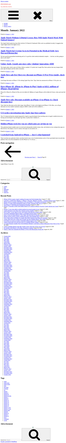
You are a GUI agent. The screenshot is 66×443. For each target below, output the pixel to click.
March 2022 (7, 312)
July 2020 (6, 341)
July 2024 (6, 272)
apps (5, 386)
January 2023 (7, 298)
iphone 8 (6, 398)
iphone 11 (6, 400)
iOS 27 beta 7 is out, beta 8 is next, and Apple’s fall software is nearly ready (23, 212)
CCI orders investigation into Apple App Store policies (23, 113)
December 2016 (8, 371)
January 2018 (7, 353)
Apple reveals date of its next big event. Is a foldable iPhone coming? (21, 222)
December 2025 (8, 247)
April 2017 (6, 366)
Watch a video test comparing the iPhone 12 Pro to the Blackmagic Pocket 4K (23, 229)
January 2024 (7, 281)
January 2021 (7, 333)
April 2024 (6, 276)
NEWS (6, 25)
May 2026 (6, 240)
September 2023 (8, 286)
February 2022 (7, 314)
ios (4, 390)
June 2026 (6, 239)
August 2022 (7, 305)
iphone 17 (6, 406)
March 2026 (7, 243)
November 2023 (8, 284)
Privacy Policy (7, 26)
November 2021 (8, 318)
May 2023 (6, 292)
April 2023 (6, 294)
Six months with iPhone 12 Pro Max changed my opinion (18, 228)
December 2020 (8, 334)
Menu (51, 20)
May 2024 (6, 275)
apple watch (7, 384)
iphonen (6, 411)
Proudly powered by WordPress (9, 441)
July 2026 (6, 237)
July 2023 (6, 289)
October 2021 (7, 320)
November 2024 (8, 266)
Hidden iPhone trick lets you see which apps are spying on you (26, 124)
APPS (5, 186)
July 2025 (6, 255)
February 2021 (7, 331)
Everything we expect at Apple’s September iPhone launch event (20, 220)
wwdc (5, 420)
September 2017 (8, 359)
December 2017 (8, 354)
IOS (5, 188)
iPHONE (6, 189)
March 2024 (7, 278)
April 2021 (6, 328)
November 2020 (8, 335)
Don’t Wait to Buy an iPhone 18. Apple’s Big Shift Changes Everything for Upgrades (25, 218)
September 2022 (8, 304)
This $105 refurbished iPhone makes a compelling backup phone (20, 213)
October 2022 (7, 302)
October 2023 (7, 285)
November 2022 (8, 301)
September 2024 (8, 269)
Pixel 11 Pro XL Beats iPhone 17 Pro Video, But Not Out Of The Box (22, 215)
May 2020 (6, 344)
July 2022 (6, 307)
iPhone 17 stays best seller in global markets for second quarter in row (21, 209)
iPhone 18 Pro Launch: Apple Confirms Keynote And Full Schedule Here (22, 199)
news (5, 417)
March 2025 (7, 260)
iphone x (6, 414)
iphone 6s (6, 394)
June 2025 (6, 256)
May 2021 (6, 327)
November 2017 (8, 356)
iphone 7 (6, 397)
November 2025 (8, 249)
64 (40, 157)
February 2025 (7, 262)
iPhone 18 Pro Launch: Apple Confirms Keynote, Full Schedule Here (21, 216)
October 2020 (7, 337)
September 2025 (8, 252)
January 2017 (7, 370)
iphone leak (7, 410)
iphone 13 (6, 403)
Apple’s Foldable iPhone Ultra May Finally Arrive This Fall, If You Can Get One (24, 226)
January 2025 (7, 263)
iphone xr (6, 416)
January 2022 (7, 315)
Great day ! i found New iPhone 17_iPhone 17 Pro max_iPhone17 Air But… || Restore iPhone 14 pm (29, 200)
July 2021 (6, 324)
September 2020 (8, 338)
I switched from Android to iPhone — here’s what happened (25, 135)
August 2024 (7, 271)
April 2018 (6, 348)
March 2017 (7, 367)
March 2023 (7, 295)
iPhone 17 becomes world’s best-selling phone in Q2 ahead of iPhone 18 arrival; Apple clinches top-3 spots (31, 206)
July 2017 (6, 361)
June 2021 (6, 325)
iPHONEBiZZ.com (6, 4)
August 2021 (7, 322)
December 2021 (8, 317)
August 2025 (7, 253)
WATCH (6, 192)
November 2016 (8, 373)
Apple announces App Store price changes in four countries (19, 210)
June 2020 (6, 343)
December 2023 (8, 282)
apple (5, 381)
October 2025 (7, 250)
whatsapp (6, 419)
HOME (6, 23)
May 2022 (6, 309)
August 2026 (7, 236)
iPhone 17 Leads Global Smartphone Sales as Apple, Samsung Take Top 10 (23, 203)
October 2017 (7, 357)
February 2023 (7, 296)
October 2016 (7, 374)
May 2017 (6, 364)
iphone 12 (6, 401)
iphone (5, 391)
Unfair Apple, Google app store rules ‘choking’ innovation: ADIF (27, 64)
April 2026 (6, 242)
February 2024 (7, 279)
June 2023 (6, 291)
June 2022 (6, 308)
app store (6, 387)
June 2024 (6, 273)
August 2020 (7, 340)
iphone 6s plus (7, 396)
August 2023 (7, 288)
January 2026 (7, 246)
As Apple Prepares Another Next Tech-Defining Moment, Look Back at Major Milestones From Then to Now (32, 223)
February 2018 (7, 351)
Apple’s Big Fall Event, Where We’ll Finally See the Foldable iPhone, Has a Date (24, 219)
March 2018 (7, 350)
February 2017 (7, 369)
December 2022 (8, 299)
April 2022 (6, 311)
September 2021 (8, 321)
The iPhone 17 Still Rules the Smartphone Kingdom (17, 205)
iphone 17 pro (7, 409)
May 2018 (6, 347)
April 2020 (6, 346)
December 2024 (8, 265)
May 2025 (6, 258)
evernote (6, 388)
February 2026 (7, 245)
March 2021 (7, 330)
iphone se (6, 413)
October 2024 (7, 268)
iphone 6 (6, 393)
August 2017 (7, 360)
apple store (6, 383)
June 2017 (6, 363)
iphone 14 (6, 404)
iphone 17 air (7, 407)
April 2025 (6, 259)
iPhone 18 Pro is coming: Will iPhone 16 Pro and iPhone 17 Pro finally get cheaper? (25, 202)
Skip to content (4, 1)
